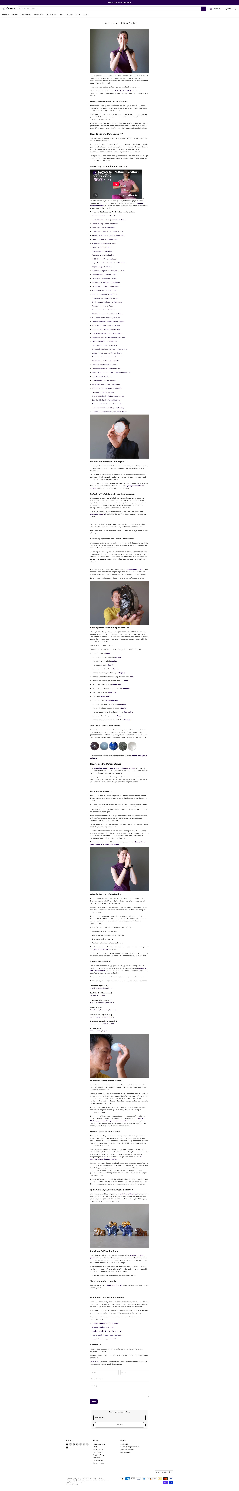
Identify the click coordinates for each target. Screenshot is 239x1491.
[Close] (142, 735)
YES (132, 746)
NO (132, 753)
